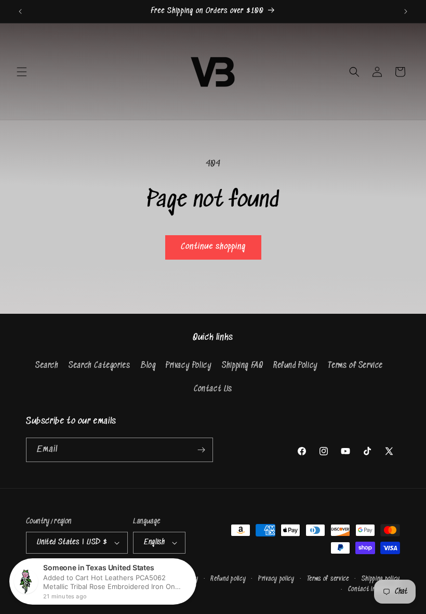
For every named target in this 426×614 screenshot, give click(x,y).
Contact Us (213, 389)
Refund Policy (295, 365)
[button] (21, 71)
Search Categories (99, 365)
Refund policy (228, 578)
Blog (147, 365)
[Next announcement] (405, 11)
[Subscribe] (201, 450)
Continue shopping (213, 247)
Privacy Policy (188, 365)
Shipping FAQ (242, 365)
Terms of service (328, 578)
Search (47, 365)
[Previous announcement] (20, 11)
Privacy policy (276, 578)
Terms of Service (355, 365)
